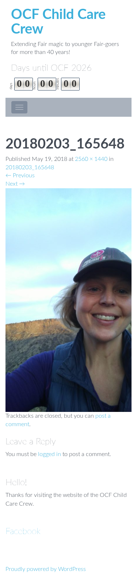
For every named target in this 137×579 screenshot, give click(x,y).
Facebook (23, 531)
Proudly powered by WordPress (45, 569)
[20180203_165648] (68, 300)
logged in (49, 454)
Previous (20, 175)
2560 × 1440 (91, 159)
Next (15, 184)
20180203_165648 (29, 167)
